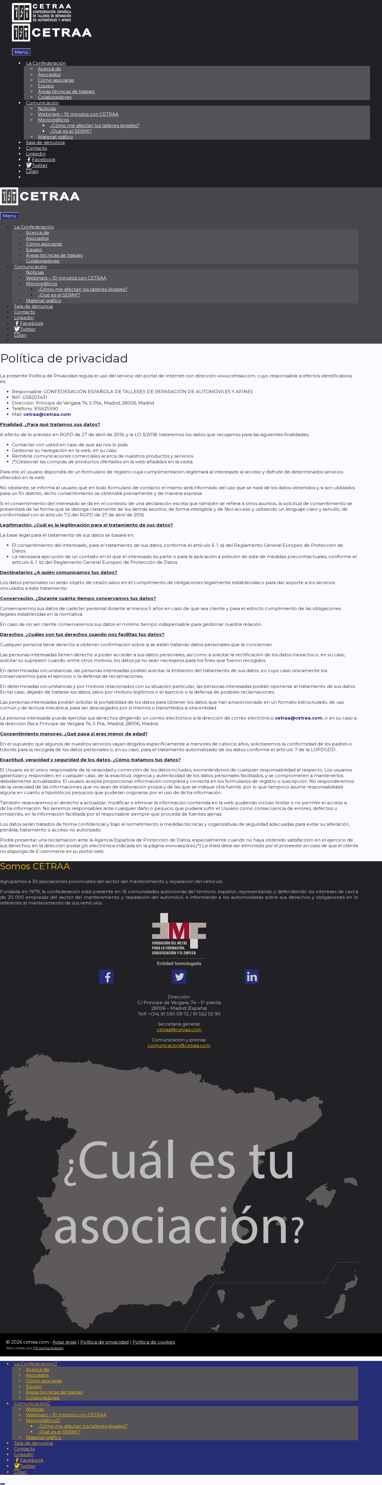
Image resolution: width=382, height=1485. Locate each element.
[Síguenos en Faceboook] (106, 982)
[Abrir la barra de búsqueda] (14, 45)
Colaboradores (54, 97)
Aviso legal (64, 1342)
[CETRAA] (52, 40)
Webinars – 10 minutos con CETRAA (78, 114)
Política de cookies (154, 1342)
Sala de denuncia (45, 142)
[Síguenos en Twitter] (179, 982)
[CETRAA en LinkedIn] (252, 982)
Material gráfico (55, 137)
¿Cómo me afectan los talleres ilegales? (94, 125)
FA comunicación (48, 1348)
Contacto (36, 148)
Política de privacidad (104, 1342)
